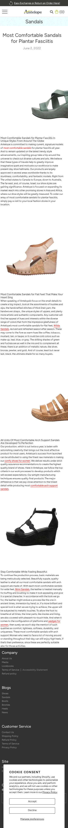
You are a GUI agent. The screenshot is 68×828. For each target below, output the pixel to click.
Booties (6, 704)
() (61, 11)
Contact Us (8, 732)
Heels (5, 708)
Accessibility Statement (35, 669)
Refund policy (9, 673)
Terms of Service (11, 669)
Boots (5, 701)
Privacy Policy (49, 792)
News (5, 712)
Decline (32, 810)
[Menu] (4, 12)
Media (5, 662)
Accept (32, 801)
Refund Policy (9, 739)
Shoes (5, 693)
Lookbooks (8, 666)
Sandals (6, 697)
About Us (7, 658)
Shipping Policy (10, 736)
